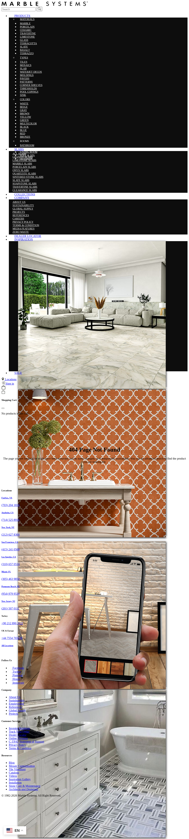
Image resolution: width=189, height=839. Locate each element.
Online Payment (18, 738)
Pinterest (17, 675)
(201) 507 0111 (10, 608)
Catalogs (14, 772)
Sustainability (17, 700)
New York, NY (7, 527)
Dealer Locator (17, 735)
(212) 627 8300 (10, 534)
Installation (15, 782)
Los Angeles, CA (8, 557)
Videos (13, 776)
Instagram (18, 682)
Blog (12, 762)
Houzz (16, 679)
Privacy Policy (17, 744)
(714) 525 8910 (10, 519)
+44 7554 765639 (11, 638)
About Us (14, 697)
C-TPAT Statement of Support (26, 741)
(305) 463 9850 (10, 579)
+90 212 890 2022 (12, 623)
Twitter (16, 671)
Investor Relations (19, 728)
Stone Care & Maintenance (24, 785)
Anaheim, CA (7, 512)
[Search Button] (39, 9)
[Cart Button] (3, 388)
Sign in (9, 383)
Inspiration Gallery (20, 779)
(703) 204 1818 (10, 505)
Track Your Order (19, 731)
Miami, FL (6, 572)
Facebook (18, 668)
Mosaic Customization (22, 766)
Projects (13, 713)
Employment (16, 703)
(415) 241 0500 (10, 549)
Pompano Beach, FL (10, 586)
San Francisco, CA (9, 542)
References (15, 707)
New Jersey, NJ (8, 601)
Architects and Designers (23, 789)
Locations (10, 379)
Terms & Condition (20, 748)
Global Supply (17, 710)
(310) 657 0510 (10, 564)
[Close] (2, 408)
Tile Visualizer (17, 769)
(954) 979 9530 (10, 593)
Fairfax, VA (6, 498)
